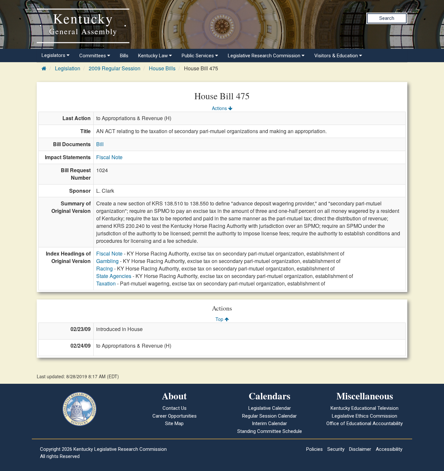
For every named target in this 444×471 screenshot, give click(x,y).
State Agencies (113, 276)
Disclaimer (360, 449)
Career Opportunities (174, 416)
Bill (100, 144)
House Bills (162, 68)
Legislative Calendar (269, 408)
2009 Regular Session (114, 68)
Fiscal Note (109, 157)
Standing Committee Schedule (269, 431)
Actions (220, 108)
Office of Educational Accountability (364, 423)
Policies (314, 449)
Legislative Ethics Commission (364, 416)
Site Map (174, 423)
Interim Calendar (269, 423)
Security (336, 449)
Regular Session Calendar (269, 416)
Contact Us (175, 408)
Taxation (106, 283)
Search (386, 18)
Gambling (107, 261)
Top (220, 319)
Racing (104, 268)
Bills (124, 56)
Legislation (67, 68)
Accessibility (389, 449)
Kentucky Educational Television (364, 408)
